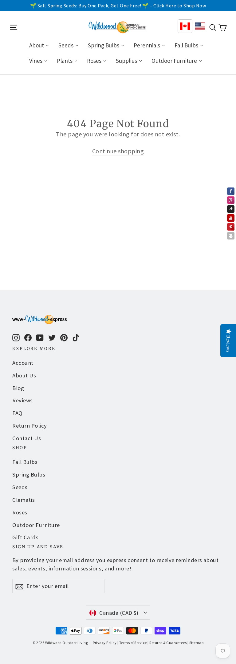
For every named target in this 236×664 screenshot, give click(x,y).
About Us (24, 375)
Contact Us (26, 438)
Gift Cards (25, 537)
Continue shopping (118, 151)
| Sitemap (195, 642)
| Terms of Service (132, 642)
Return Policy (29, 425)
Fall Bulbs (24, 461)
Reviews (22, 400)
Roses (19, 512)
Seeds (20, 487)
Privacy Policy (104, 642)
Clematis (23, 499)
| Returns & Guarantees (167, 642)
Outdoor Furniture (36, 525)
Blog (18, 388)
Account (22, 362)
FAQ (17, 413)
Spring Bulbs (28, 474)
